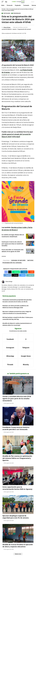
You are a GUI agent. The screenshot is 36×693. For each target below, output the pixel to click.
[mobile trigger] (3, 2)
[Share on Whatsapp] (11, 37)
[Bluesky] (26, 363)
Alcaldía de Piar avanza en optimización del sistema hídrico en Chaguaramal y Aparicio (17, 458)
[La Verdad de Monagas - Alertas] (18, 1)
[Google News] (26, 354)
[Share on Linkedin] (14, 37)
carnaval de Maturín (7, 29)
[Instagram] (10, 346)
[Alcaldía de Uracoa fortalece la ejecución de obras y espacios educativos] (18, 533)
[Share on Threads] (23, 37)
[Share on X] (8, 37)
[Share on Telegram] (20, 37)
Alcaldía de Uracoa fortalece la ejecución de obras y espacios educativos (18, 545)
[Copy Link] (26, 37)
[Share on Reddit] (17, 37)
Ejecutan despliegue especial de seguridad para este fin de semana (16, 517)
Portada (3, 9)
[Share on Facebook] (5, 37)
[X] (33, 282)
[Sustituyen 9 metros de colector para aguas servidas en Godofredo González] (30, 243)
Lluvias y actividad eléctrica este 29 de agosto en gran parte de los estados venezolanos (17, 398)
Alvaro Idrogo (7, 27)
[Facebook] (10, 337)
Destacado (6, 13)
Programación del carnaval (24, 29)
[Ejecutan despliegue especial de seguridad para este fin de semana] (18, 504)
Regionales (17, 13)
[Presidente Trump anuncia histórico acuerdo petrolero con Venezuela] (18, 416)
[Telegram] (26, 346)
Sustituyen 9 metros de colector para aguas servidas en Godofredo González (12, 243)
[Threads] (10, 363)
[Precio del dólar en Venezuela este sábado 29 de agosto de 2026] (30, 251)
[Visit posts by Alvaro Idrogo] (3, 281)
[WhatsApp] (10, 354)
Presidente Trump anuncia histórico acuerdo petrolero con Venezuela (16, 428)
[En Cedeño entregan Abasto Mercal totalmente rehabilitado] (30, 236)
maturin (14, 29)
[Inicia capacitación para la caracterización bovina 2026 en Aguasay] (18, 475)
